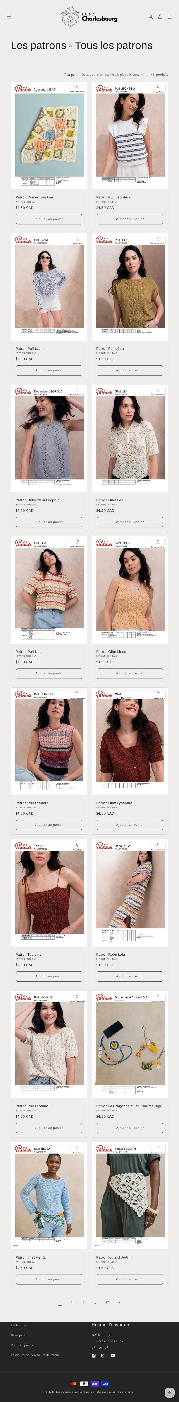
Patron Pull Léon (110, 348)
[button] (9, 16)
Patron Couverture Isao (34, 197)
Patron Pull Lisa (28, 651)
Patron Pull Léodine (31, 1106)
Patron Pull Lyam (29, 348)
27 (107, 1302)
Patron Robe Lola (110, 954)
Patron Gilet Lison (111, 651)
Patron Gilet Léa (110, 500)
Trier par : (70, 75)
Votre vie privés (22, 1345)
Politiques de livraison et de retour (35, 1355)
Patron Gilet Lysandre (114, 803)
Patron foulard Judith (114, 1257)
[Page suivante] (119, 1302)
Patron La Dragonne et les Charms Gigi (128, 1106)
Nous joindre (20, 1335)
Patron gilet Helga (30, 1257)
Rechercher (19, 1325)
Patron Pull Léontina (113, 197)
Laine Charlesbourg (67, 1392)
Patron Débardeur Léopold (37, 500)
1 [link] (60, 1303)
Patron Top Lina (28, 954)
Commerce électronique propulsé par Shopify (106, 1392)
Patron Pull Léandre (32, 803)
